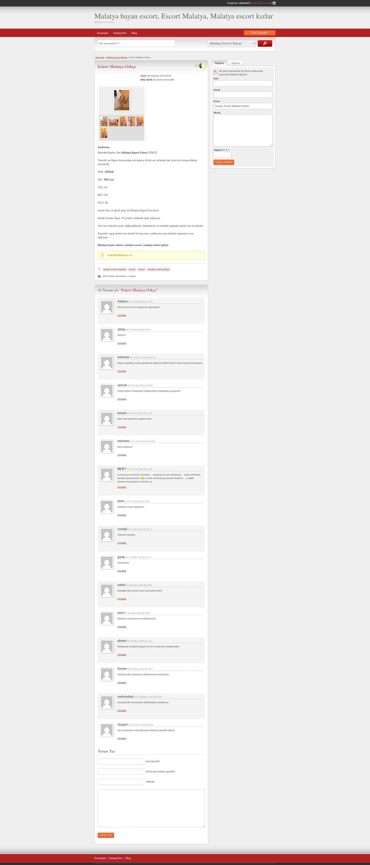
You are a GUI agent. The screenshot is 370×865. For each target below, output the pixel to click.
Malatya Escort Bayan (117, 57)
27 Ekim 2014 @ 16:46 (142, 725)
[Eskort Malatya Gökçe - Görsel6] (104, 137)
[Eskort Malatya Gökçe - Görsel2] (113, 125)
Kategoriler (120, 32)
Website (150, 781)
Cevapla (121, 315)
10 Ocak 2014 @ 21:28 (141, 413)
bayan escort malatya (115, 269)
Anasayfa (102, 32)
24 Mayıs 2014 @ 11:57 (141, 641)
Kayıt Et (255, 3)
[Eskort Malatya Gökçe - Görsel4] (131, 125)
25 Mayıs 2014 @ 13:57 (141, 669)
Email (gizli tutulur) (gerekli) (160, 771)
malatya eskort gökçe (158, 269)
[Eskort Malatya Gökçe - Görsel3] (123, 125)
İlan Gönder (260, 32)
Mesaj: (217, 112)
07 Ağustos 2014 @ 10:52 (150, 697)
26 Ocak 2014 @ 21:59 (141, 469)
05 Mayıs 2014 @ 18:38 (140, 585)
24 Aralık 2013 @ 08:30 (142, 385)
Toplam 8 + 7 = (221, 150)
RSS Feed (274, 3)
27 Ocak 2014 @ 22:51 (139, 501)
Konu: (217, 101)
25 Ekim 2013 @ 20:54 (140, 329)
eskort (141, 269)
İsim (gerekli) (153, 761)
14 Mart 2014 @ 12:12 (141, 529)
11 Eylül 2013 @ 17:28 (142, 301)
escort (132, 269)
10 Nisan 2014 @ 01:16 (140, 557)
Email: (217, 90)
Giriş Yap (265, 3)
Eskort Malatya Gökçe (117, 66)
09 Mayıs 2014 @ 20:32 (139, 613)
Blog (134, 32)
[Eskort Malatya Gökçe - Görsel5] (140, 125)
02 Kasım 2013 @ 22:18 (144, 357)
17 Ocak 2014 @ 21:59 (144, 441)
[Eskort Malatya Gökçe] (121, 110)
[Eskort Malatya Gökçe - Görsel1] (104, 125)
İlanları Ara (265, 43)
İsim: (216, 78)
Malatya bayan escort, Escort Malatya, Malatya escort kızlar (183, 16)
